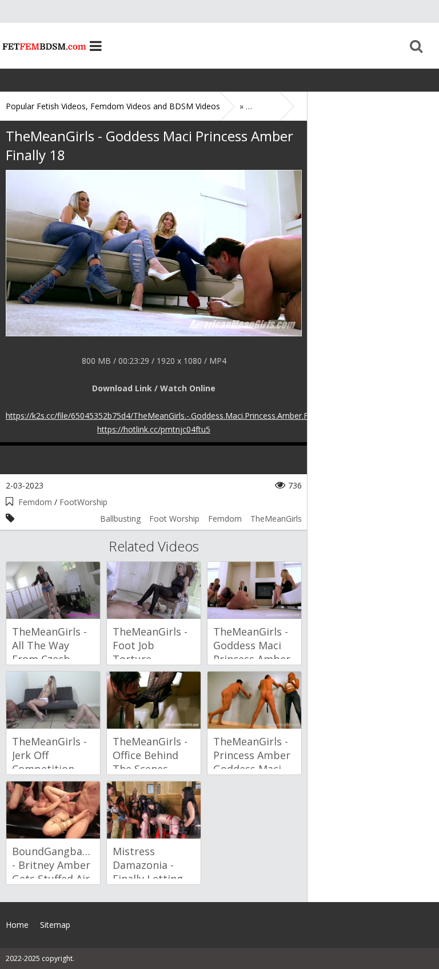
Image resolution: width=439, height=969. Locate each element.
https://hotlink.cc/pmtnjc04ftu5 (153, 429)
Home (43, 46)
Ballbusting (120, 518)
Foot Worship (174, 518)
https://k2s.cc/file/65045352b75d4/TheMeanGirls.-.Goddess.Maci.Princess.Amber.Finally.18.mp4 (181, 415)
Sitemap (55, 924)
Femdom (35, 502)
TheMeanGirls (276, 518)
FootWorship (83, 502)
